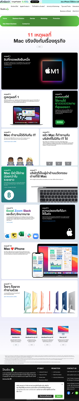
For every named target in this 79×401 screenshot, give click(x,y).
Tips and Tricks (43, 375)
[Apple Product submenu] (29, 6)
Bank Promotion (57, 375)
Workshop (44, 18)
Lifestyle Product (43, 372)
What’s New (42, 377)
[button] (39, 1)
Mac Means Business (9, 24)
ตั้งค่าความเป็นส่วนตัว (46, 396)
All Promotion (56, 372)
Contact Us (26, 24)
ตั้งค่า (20, 392)
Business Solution (18, 18)
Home (5, 18)
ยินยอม (59, 396)
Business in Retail (43, 380)
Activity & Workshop (58, 377)
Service (32, 18)
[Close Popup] (62, 384)
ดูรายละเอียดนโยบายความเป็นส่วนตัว (26, 390)
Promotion (56, 18)
